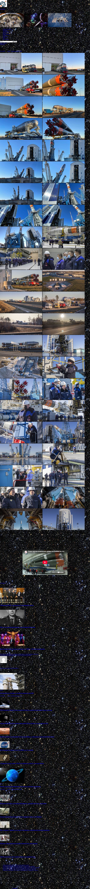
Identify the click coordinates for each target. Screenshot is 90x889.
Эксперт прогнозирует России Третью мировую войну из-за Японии (21, 817)
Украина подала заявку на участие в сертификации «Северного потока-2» (20, 870)
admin (8, 51)
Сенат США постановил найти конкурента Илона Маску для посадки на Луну (24, 723)
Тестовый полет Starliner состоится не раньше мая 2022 (17, 693)
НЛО (4, 37)
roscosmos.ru (3, 583)
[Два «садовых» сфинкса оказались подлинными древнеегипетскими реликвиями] (4, 827)
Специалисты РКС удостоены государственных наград (17, 605)
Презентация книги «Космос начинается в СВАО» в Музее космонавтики (22, 649)
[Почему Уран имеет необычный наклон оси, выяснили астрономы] (12, 782)
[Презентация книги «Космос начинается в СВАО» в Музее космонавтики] (12, 646)
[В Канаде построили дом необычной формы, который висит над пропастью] (4, 800)
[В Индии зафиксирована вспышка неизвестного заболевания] (4, 840)
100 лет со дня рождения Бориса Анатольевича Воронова (17, 627)
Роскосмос (5, 36)
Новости (5, 30)
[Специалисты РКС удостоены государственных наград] (12, 602)
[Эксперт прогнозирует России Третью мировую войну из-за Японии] (4, 814)
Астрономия (6, 31)
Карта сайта (6, 39)
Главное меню (3, 43)
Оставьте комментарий (16, 51)
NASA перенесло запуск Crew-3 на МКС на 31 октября (16, 750)
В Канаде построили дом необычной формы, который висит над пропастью (23, 803)
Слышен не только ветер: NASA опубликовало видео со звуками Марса (22, 763)
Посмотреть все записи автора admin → (9, 668)
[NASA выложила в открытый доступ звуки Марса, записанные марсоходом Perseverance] (4, 734)
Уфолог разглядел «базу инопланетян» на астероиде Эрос (17, 857)
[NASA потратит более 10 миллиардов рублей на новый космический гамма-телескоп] (4, 707)
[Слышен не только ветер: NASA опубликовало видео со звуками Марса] (4, 760)
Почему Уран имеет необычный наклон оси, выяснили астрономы (20, 786)
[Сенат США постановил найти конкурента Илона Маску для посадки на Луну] (4, 720)
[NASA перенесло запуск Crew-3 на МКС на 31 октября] (4, 747)
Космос (4, 32)
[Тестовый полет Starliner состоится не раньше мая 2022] (12, 689)
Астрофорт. (2, 9)
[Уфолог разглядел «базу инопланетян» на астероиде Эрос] (4, 854)
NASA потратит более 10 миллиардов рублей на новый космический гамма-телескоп (26, 710)
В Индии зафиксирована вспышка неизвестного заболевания (18, 843)
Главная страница (7, 29)
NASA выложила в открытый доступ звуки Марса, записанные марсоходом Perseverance (27, 736)
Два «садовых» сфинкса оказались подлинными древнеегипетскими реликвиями (25, 830)
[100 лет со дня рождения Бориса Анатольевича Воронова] (12, 624)
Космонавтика (6, 34)
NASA (4, 35)
